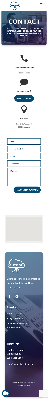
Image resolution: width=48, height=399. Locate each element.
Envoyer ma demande (27, 190)
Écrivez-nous (24, 98)
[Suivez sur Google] (17, 296)
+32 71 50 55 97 (24, 73)
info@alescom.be (15, 318)
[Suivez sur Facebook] (10, 296)
